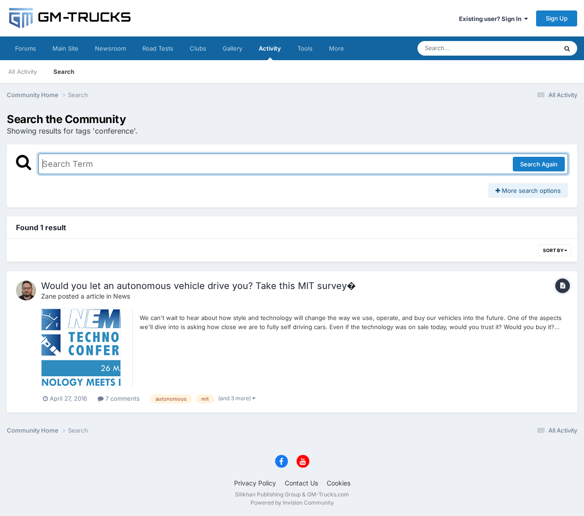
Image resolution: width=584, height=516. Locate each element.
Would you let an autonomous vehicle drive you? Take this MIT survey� (198, 285)
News (121, 296)
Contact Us (301, 483)
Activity (270, 48)
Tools (305, 48)
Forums (25, 48)
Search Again (539, 164)
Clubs (198, 48)
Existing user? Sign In (491, 18)
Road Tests (157, 48)
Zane (48, 296)
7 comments (122, 398)
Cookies (338, 483)
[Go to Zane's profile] (26, 290)
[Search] (567, 48)
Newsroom (110, 48)
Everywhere (529, 48)
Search (63, 71)
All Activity (22, 71)
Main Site (65, 48)
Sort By (553, 250)
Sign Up (557, 18)
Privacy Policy (255, 483)
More (336, 48)
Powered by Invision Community (292, 502)
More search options (530, 190)
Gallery (232, 48)
